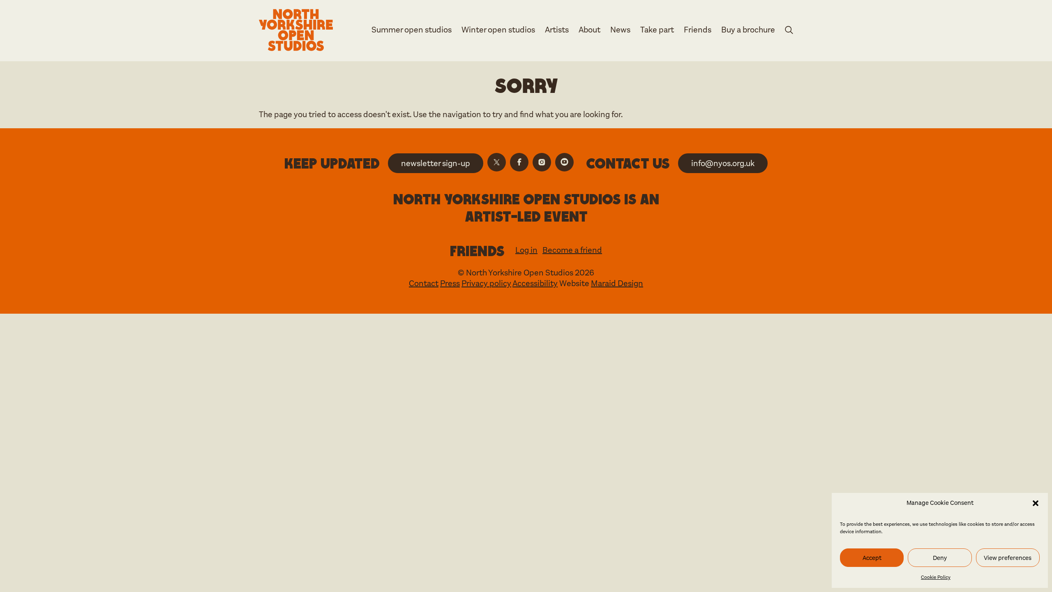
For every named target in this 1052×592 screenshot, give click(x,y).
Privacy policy (486, 283)
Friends (697, 29)
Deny (940, 558)
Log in (526, 250)
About (589, 29)
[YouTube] (564, 162)
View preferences (1007, 558)
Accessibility (535, 283)
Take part (657, 29)
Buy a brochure (748, 29)
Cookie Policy (935, 577)
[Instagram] (542, 162)
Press (450, 283)
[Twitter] (496, 162)
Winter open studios (498, 29)
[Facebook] (519, 162)
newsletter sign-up (435, 163)
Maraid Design (617, 283)
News (620, 29)
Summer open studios (411, 29)
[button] (1035, 503)
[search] (789, 31)
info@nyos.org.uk (722, 163)
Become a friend (572, 250)
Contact (423, 283)
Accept (872, 558)
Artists (557, 29)
